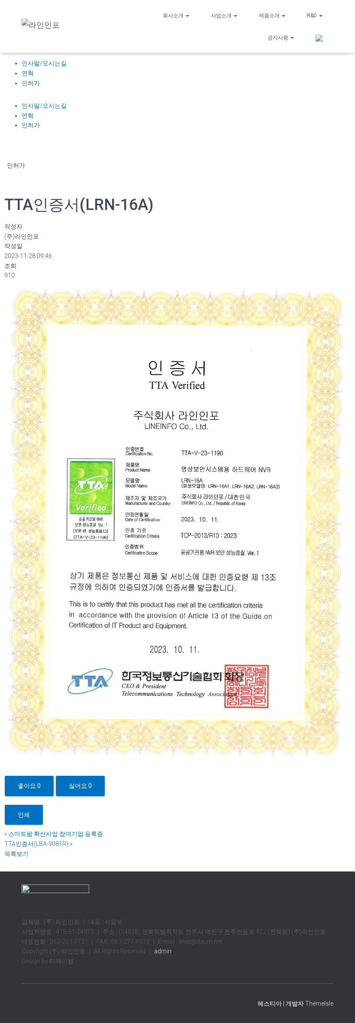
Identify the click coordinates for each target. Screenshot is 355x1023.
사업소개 (222, 16)
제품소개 (270, 16)
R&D (312, 16)
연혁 (28, 73)
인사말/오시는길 (44, 63)
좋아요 (29, 785)
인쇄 (24, 814)
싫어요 (80, 785)
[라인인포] (40, 26)
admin (162, 951)
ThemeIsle (319, 1003)
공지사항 (279, 38)
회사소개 (174, 16)
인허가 (31, 83)
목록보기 (16, 853)
